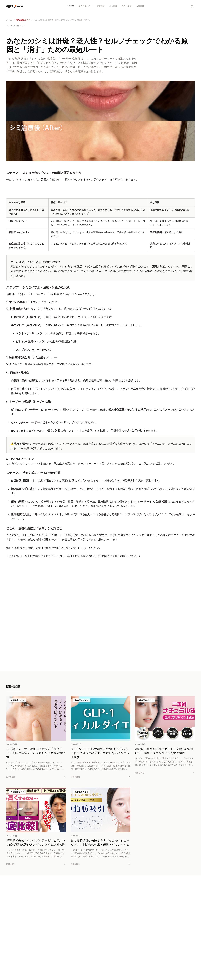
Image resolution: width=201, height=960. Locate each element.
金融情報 (140, 6)
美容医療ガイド (85, 6)
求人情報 (113, 6)
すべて (71, 6)
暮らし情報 (127, 6)
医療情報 (101, 6)
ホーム (9, 20)
